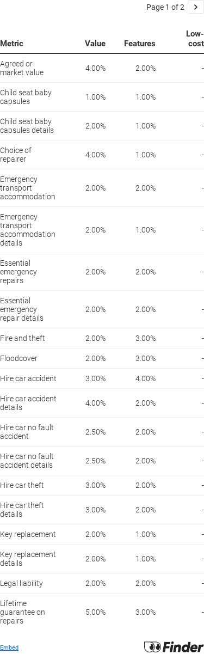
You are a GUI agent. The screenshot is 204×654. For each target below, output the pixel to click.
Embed (9, 647)
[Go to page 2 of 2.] (196, 7)
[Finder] (174, 650)
